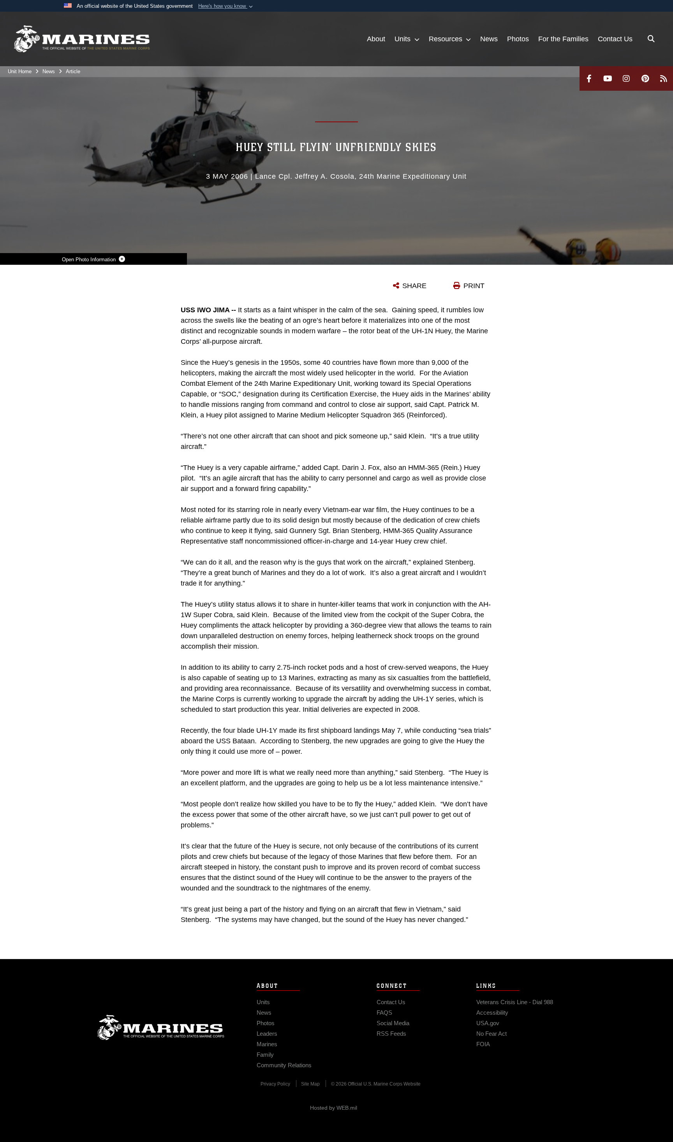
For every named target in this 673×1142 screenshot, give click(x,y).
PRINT (473, 286)
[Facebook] (589, 78)
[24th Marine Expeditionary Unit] (82, 39)
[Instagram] (626, 78)
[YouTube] (607, 78)
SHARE (414, 286)
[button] (226, 6)
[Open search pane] (651, 39)
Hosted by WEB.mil (333, 1108)
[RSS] (663, 78)
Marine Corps (161, 1027)
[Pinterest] (645, 78)
